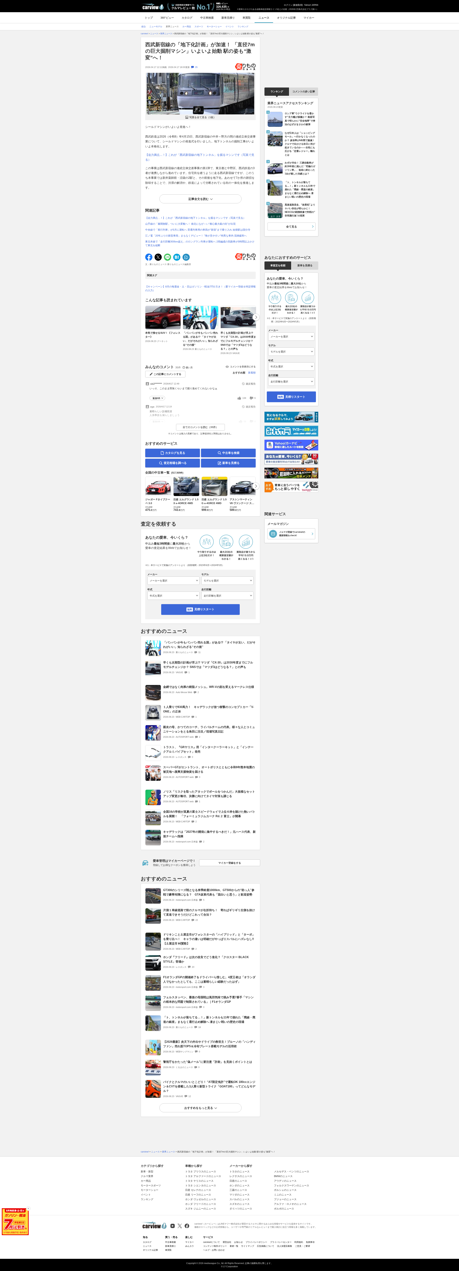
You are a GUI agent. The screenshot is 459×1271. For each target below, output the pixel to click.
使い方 (189, 367)
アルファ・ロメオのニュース (290, 1204)
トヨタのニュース (240, 1171)
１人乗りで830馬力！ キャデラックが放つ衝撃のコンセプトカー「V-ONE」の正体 (208, 709)
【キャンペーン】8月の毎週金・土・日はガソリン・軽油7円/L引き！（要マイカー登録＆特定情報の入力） (200, 288)
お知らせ (238, 1242)
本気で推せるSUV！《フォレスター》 (162, 334)
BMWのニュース (283, 1176)
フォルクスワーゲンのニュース (291, 1185)
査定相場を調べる (175, 462)
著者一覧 (234, 1246)
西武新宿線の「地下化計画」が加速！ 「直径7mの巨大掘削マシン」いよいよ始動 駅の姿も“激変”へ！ (200, 51)
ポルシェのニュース (285, 1190)
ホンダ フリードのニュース (200, 1204)
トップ (149, 17)
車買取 (247, 17)
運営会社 (227, 1242)
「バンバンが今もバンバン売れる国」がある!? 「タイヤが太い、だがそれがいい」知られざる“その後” (200, 338)
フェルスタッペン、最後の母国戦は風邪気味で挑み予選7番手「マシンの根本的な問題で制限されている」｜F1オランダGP (208, 999)
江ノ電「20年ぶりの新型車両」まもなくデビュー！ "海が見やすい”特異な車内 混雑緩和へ (196, 235)
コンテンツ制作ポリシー (215, 1246)
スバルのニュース (240, 1199)
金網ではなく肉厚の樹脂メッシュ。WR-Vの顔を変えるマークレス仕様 (208, 686)
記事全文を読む (199, 198)
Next (256, 317)
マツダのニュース (240, 1194)
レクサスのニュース (241, 1176)
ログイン (288, 5)
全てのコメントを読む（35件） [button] (200, 427)
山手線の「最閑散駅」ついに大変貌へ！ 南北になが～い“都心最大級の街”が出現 (190, 223)
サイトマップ (247, 1246)
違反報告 (251, 383)
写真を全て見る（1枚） (202, 117)
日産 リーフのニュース (198, 1194)
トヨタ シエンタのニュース (200, 1185)
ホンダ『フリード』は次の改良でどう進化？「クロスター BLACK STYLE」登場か (206, 959)
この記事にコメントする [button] (167, 374)
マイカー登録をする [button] (229, 862)
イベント (146, 1194)
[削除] (28, 1208)
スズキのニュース (240, 1204)
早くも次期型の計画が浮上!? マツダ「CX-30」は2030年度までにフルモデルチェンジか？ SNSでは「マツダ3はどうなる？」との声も (238, 340)
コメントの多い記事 (303, 91)
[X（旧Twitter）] (180, 1226)
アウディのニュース (285, 1180)
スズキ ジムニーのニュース (200, 1208)
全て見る (291, 226)
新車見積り (228, 17)
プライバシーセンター (281, 1242)
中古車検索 (207, 17)
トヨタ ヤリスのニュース (199, 1180)
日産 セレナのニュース (198, 1190)
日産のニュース (238, 1180)
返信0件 (156, 398)
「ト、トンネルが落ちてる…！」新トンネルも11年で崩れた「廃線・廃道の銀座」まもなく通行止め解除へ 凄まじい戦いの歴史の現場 (209, 1019)
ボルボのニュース (284, 1208)
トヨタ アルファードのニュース (203, 1176)
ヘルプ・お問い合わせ (214, 1250)
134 (244, 398)
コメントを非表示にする (243, 366)
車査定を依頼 (277, 265)
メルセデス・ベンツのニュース (291, 1171)
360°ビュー (167, 17)
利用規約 (298, 1242)
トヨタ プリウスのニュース (200, 1171)
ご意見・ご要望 (302, 1246)
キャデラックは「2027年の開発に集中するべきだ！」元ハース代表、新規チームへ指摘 (209, 834)
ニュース (264, 17)
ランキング (277, 91)
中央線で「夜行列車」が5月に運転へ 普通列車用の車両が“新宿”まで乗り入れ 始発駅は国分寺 (197, 229)
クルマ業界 (147, 1176)
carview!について (211, 1242)
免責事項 (310, 1242)
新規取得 (298, 5)
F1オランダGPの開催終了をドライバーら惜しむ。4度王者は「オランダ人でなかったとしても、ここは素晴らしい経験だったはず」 (209, 979)
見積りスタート (204, 609)
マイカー (309, 17)
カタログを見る (175, 452)
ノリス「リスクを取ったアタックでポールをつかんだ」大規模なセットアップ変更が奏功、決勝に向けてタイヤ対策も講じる (209, 794)
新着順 (252, 372)
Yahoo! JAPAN (311, 5)
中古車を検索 (231, 452)
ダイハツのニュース (241, 1208)
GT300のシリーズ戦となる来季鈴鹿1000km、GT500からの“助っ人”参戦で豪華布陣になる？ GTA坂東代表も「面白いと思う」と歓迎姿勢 (208, 892)
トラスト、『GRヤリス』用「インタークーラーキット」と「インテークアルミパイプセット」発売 (208, 749)
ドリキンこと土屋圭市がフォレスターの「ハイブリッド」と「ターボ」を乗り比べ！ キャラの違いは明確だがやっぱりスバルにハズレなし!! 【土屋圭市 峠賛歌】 (210, 939)
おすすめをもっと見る (198, 1107)
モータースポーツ (151, 1185)
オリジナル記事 (286, 17)
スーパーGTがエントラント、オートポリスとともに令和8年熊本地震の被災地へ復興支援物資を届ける (209, 769)
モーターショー (149, 1190)
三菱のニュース (238, 1190)
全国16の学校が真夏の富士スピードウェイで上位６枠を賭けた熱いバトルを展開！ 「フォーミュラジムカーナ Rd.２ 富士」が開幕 (209, 814)
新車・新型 (147, 1171)
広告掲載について (265, 1246)
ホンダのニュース (240, 1185)
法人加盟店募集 (284, 1246)
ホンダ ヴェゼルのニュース (200, 1199)
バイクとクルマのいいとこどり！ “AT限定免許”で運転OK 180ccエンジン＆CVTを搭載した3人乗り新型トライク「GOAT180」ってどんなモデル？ (209, 1086)
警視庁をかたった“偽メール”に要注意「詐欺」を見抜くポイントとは (207, 1061)
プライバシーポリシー (256, 1242)
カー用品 (146, 1180)
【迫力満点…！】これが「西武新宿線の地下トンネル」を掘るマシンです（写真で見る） (195, 217)
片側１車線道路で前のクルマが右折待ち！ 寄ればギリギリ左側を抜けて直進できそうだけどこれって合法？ (209, 912)
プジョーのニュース (285, 1199)
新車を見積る (231, 462)
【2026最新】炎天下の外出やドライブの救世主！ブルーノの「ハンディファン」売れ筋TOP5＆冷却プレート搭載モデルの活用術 (209, 1044)
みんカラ (189, 1246)
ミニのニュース (283, 1194)
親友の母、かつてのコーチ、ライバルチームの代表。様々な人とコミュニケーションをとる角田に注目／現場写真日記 (209, 729)
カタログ (187, 17)
